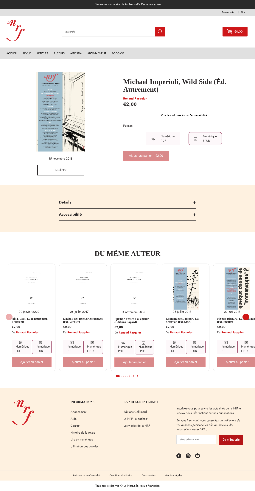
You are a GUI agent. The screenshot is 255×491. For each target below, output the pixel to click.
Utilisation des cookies (84, 446)
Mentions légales (173, 475)
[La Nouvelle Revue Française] (23, 424)
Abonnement (78, 412)
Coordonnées (149, 475)
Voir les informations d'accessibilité (184, 115)
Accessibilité (70, 214)
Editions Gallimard (135, 412)
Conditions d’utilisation (121, 475)
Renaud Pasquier (135, 98)
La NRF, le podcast (135, 419)
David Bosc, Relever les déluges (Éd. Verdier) (83, 320)
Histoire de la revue (83, 432)
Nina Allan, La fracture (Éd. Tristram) (30, 320)
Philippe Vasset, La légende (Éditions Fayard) (131, 320)
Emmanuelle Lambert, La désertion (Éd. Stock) (182, 320)
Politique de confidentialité (86, 475)
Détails (65, 202)
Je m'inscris (231, 439)
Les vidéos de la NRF (137, 425)
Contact (75, 425)
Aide (74, 419)
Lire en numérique (82, 439)
